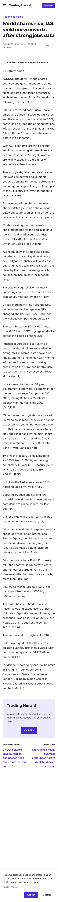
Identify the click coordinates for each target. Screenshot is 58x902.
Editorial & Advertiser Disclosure (28, 62)
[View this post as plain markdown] (48, 46)
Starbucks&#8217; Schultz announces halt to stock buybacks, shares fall (43, 758)
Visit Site (29, 730)
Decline (47, 894)
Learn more (10, 887)
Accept (31, 894)
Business (48, 5)
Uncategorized (13, 17)
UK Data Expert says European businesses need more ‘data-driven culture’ (14, 758)
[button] (4, 5)
